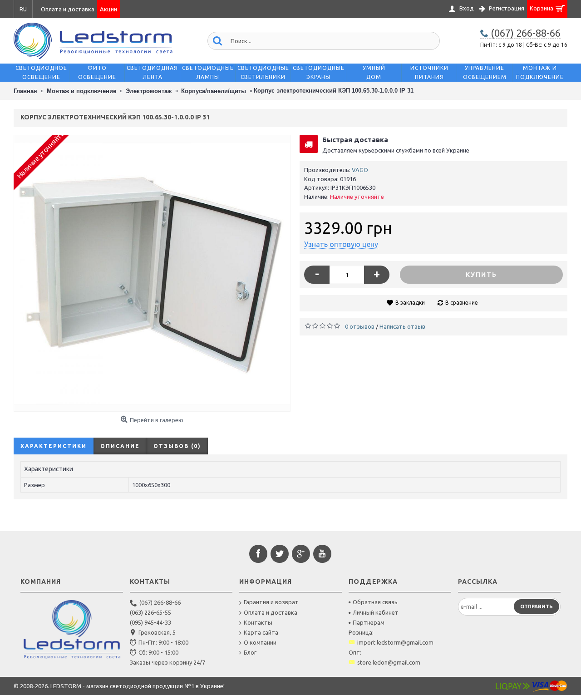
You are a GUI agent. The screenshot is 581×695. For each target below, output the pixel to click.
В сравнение (461, 303)
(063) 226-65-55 (150, 612)
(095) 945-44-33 (150, 622)
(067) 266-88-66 (160, 602)
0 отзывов (359, 326)
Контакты (258, 622)
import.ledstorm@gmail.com (395, 642)
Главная (25, 91)
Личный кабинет (376, 612)
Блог (250, 652)
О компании (260, 642)
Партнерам (368, 622)
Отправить (536, 606)
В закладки (410, 303)
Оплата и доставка (270, 612)
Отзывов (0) (177, 446)
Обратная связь (375, 602)
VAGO (360, 170)
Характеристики (53, 446)
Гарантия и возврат (271, 602)
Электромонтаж (149, 91)
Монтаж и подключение (81, 91)
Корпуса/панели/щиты (213, 91)
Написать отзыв (402, 326)
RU (23, 9)
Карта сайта (261, 632)
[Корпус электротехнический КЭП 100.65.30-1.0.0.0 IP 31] (152, 273)
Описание (120, 446)
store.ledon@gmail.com (388, 662)
